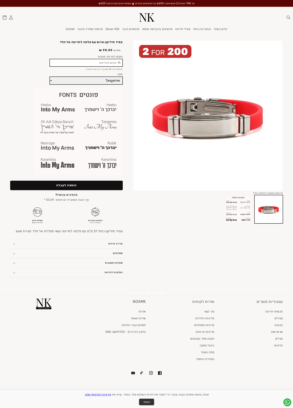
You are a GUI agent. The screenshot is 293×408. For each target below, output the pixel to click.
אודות (142, 311)
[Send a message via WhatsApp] (287, 402)
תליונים (278, 345)
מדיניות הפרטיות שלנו (98, 394)
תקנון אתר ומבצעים (202, 338)
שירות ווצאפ (138, 318)
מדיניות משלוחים (204, 325)
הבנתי (146, 402)
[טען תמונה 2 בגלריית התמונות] (238, 209)
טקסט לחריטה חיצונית (110, 56)
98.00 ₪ (105, 50)
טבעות (279, 325)
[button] (288, 17)
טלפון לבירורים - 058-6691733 (125, 332)
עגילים (279, 338)
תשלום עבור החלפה (133, 325)
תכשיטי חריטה (274, 311)
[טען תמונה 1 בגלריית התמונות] (269, 209)
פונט (120, 74)
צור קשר (209, 311)
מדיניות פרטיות (205, 332)
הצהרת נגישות (205, 359)
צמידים (279, 318)
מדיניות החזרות (204, 318)
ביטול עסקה (207, 345)
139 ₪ (117, 50)
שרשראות (277, 332)
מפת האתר (207, 352)
